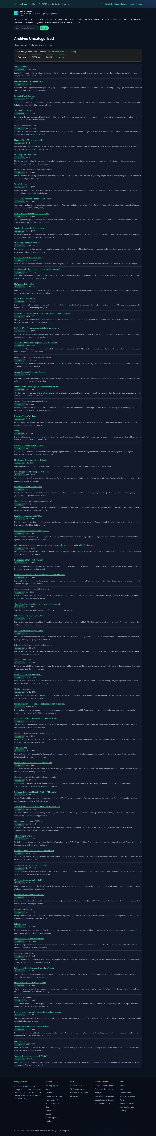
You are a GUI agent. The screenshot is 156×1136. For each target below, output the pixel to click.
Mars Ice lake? (20, 1041)
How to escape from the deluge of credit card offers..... (36, 718)
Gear (121, 19)
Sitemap (123, 1110)
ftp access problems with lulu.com (28, 560)
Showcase (137, 19)
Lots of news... (20, 924)
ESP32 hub (36, 57)
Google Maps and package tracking (29, 630)
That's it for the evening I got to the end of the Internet (37, 604)
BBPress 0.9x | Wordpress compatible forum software (36, 328)
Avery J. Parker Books (104, 1086)
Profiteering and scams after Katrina (29, 894)
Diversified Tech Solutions (24, 96)
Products (128, 19)
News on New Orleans (23, 909)
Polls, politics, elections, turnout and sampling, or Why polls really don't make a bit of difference (54, 545)
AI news (113, 19)
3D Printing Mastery (78, 1089)
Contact (76, 23)
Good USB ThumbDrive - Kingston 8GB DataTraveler (35, 342)
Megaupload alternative (24, 284)
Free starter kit (51, 1100)
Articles (52, 19)
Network (61, 23)
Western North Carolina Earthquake (29, 938)
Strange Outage (20, 184)
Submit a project (52, 1118)
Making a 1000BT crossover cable (28, 140)
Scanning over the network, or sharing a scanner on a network (39, 574)
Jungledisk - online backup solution (29, 228)
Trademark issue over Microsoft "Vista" (30, 1056)
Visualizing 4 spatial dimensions (27, 243)
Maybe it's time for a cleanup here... (29, 81)
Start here (18, 19)
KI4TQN (98, 1093)
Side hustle (18, 23)
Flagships (39, 23)
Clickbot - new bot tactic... (24, 689)
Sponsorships (125, 1093)
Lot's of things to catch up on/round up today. (33, 645)
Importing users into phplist (25, 155)
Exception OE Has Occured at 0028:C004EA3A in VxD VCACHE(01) (42, 313)
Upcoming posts (52, 1103)
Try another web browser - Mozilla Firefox (31, 1027)
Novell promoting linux (23, 953)
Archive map (70, 19)
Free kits (63, 52)
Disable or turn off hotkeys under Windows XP (33, 762)
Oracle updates (20, 748)
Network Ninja (76, 1086)
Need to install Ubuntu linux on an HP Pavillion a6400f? (37, 269)
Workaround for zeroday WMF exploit (29, 821)
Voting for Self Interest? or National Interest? (33, 169)
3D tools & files (50, 23)
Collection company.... (23, 660)
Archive (139, 4)
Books (132, 4)
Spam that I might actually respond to (30, 982)
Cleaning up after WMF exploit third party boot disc (35, 777)
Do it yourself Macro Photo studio (28, 486)
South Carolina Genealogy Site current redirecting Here (36, 387)
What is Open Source (22, 997)
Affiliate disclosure (127, 1096)
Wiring (16, 431)
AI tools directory (121, 4)
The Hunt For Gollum (23, 111)
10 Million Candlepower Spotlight (28, 880)
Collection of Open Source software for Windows (34, 968)
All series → (75, 1096)
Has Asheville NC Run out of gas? (28, 257)
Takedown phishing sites (24, 836)
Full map (72, 52)
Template (28, 19)
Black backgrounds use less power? (29, 445)
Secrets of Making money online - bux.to (30, 401)
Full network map (102, 1103)
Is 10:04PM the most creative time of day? (31, 213)
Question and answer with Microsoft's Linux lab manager (37, 1012)
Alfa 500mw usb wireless (24, 299)
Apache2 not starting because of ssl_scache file (34, 733)
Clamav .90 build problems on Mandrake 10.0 (33, 501)
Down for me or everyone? (25, 125)
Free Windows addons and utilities (28, 516)
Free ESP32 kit (107, 4)
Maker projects (51, 1086)
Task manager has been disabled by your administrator (37, 806)
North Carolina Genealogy (105, 1096)
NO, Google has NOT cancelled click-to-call (32, 589)
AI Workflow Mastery (79, 1093)
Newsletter (96, 19)
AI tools (105, 19)
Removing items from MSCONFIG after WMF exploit (35, 792)
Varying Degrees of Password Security (30, 372)
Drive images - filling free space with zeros (31, 472)
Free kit (87, 19)
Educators (29, 23)
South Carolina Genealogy (105, 1100)
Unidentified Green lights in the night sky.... (31, 530)
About (69, 23)
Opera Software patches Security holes (30, 865)
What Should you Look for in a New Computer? (33, 357)
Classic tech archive (53, 1096)
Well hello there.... (21, 66)
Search (44, 28)
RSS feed (49, 1121)
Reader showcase (127, 1103)
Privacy (123, 1100)
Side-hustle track (127, 1107)
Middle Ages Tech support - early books (30, 460)
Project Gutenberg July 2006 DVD (28, 616)
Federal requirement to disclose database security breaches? (39, 704)
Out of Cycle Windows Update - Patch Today (32, 199)
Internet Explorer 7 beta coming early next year (34, 850)
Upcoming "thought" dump (25, 416)
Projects (37, 19)
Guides (45, 19)
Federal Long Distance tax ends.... (28, 674)
